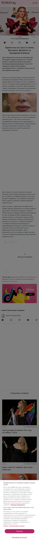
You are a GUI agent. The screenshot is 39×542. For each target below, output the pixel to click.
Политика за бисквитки (18, 505)
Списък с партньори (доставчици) (14, 526)
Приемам (19, 531)
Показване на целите (19, 537)
